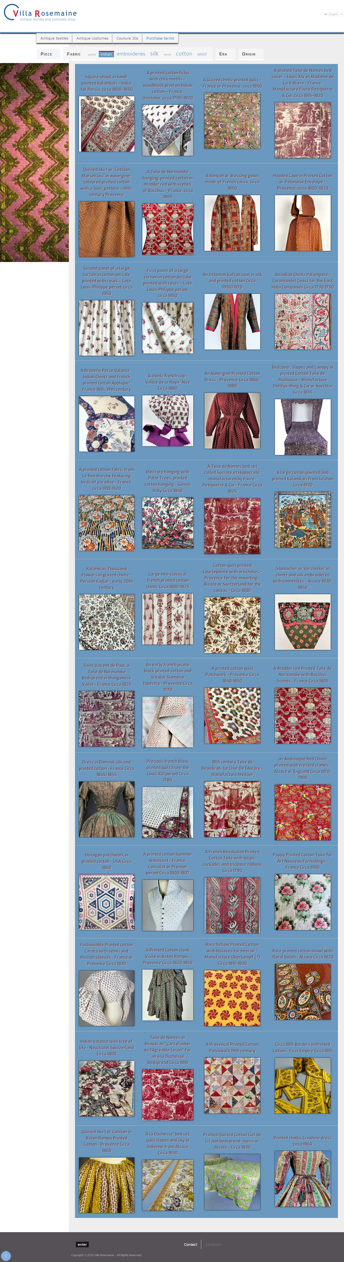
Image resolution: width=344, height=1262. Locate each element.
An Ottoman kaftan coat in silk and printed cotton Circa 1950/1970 (232, 281)
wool (202, 53)
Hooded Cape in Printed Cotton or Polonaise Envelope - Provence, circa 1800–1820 (302, 182)
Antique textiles (54, 38)
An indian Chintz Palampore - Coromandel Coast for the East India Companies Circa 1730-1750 (303, 281)
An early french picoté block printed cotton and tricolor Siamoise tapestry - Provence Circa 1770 (168, 677)
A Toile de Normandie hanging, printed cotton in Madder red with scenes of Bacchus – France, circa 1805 (168, 184)
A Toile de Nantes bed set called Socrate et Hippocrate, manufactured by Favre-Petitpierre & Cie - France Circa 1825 (232, 479)
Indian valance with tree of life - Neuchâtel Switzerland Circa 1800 (106, 1048)
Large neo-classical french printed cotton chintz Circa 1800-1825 (167, 581)
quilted (92, 54)
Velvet (167, 54)
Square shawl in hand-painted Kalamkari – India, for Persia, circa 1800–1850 (107, 83)
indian (106, 54)
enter (82, 1244)
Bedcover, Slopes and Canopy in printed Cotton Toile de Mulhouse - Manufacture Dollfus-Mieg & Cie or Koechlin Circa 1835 (302, 380)
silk (154, 53)
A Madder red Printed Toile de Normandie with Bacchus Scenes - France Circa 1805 (303, 675)
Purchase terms (160, 38)
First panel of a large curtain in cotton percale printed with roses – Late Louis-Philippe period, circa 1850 (167, 283)
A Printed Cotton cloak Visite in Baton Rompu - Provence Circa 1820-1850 (168, 956)
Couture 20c (127, 38)
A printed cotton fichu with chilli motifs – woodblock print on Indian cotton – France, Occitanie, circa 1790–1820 (168, 85)
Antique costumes (92, 38)
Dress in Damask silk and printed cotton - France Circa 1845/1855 (106, 769)
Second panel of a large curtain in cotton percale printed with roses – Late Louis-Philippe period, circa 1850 (107, 281)
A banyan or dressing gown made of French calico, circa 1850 (232, 182)
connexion (213, 1244)
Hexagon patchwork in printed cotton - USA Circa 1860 (107, 861)
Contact (190, 1244)
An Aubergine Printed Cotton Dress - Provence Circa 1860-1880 (232, 380)
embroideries (131, 53)
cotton (184, 53)
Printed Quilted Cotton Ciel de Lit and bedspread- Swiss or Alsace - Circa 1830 (232, 1141)
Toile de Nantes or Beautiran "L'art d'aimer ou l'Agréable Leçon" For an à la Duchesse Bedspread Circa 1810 (167, 1050)
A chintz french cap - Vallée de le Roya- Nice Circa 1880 (168, 382)
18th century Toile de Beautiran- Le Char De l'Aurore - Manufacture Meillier (232, 768)
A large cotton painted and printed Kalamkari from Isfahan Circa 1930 (303, 479)
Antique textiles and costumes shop (47, 19)
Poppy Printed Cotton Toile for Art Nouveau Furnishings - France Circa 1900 (302, 861)
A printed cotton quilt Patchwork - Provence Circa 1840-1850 (232, 675)
